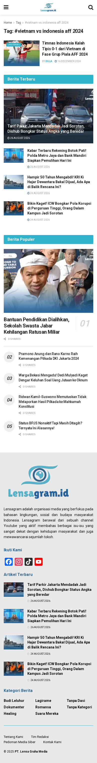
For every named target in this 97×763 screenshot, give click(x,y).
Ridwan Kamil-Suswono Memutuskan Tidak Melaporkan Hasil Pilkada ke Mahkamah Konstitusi (52, 401)
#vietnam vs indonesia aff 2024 (46, 22)
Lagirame (14, 44)
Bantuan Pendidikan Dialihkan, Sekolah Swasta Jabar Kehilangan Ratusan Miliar (36, 326)
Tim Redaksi (40, 737)
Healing (10, 714)
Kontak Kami (52, 742)
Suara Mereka (46, 714)
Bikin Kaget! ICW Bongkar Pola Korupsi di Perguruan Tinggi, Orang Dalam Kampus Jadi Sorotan (59, 208)
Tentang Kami (13, 737)
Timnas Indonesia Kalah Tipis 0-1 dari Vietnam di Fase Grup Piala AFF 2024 (65, 49)
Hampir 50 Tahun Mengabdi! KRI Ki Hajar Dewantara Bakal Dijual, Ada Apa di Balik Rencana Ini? (58, 182)
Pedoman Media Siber (19, 742)
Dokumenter (14, 707)
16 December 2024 (69, 61)
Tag (18, 22)
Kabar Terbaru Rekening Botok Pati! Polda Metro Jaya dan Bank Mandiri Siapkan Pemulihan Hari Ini (56, 155)
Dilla (49, 61)
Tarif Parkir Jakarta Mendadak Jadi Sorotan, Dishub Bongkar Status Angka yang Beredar (45, 129)
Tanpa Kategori (79, 707)
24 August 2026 (40, 193)
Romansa (43, 707)
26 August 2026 (20, 138)
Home (8, 22)
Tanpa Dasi (76, 701)
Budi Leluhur (14, 701)
